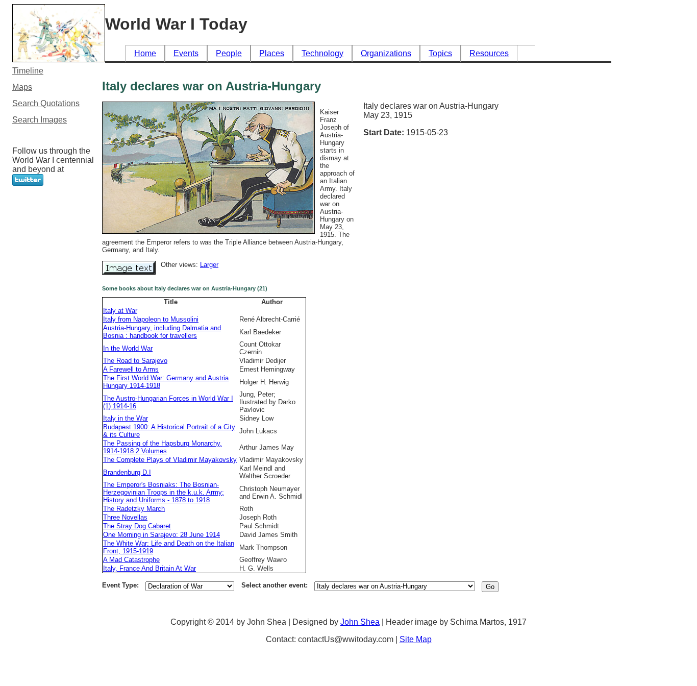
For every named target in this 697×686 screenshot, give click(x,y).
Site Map (416, 639)
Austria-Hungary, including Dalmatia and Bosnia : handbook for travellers (162, 331)
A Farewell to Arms (131, 369)
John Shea (360, 622)
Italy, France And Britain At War (149, 568)
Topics (440, 53)
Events (185, 53)
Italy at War (120, 310)
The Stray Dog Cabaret (137, 526)
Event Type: (120, 585)
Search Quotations (46, 103)
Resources (489, 53)
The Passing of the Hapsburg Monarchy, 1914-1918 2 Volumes (162, 447)
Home (145, 53)
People (229, 53)
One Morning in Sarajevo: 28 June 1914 (161, 534)
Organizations (386, 53)
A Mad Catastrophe (131, 560)
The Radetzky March (134, 508)
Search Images (39, 119)
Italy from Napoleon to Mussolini (150, 319)
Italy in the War (125, 418)
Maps (22, 87)
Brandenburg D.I (127, 472)
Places (271, 53)
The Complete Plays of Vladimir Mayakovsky (170, 459)
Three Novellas (125, 517)
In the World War (128, 348)
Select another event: (274, 585)
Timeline (27, 70)
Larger (209, 264)
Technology (322, 53)
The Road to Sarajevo (135, 360)
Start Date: (384, 132)
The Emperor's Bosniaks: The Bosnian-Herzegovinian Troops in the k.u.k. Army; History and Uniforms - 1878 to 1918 (163, 492)
